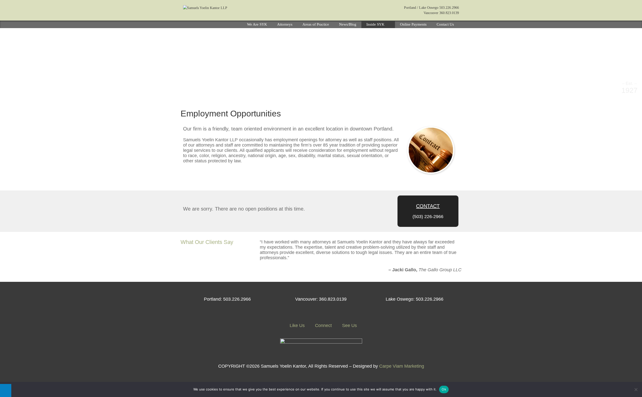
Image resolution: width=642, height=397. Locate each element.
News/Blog (347, 24)
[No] (635, 389)
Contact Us (445, 24)
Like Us (296, 325)
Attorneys (284, 24)
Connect (323, 325)
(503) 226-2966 (428, 216)
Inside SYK (375, 24)
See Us (349, 325)
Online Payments (413, 24)
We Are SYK (257, 24)
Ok (444, 389)
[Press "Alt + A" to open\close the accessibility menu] (5, 390)
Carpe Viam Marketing (401, 366)
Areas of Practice (315, 24)
